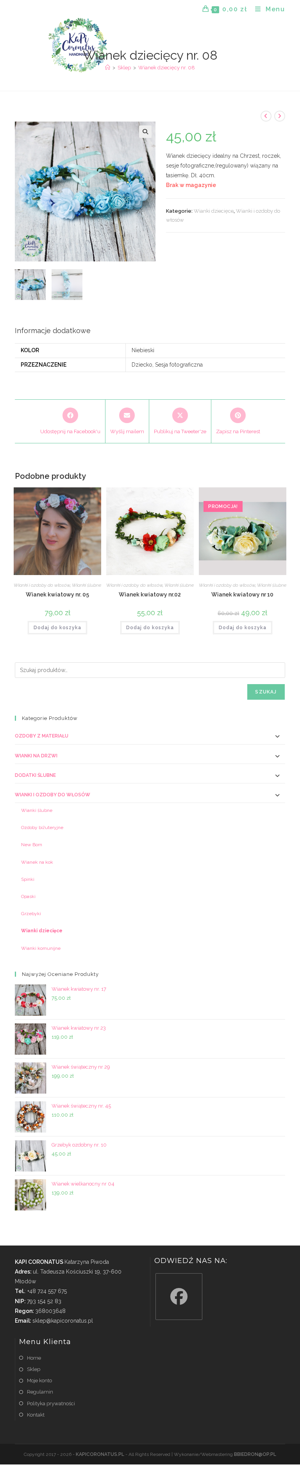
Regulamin (40, 1392)
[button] (145, 131)
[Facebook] (178, 1296)
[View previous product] (266, 116)
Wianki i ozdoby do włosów (42, 585)
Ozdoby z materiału (41, 736)
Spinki (27, 879)
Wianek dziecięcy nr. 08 (166, 68)
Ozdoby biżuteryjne (42, 827)
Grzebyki (31, 913)
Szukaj (266, 692)
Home (34, 1358)
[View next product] (279, 116)
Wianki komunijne (41, 948)
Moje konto (39, 1380)
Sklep (33, 1369)
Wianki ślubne (86, 585)
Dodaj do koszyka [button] (57, 627)
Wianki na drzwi (36, 756)
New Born (31, 844)
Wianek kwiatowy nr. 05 (57, 594)
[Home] (107, 68)
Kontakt (36, 1415)
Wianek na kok (37, 862)
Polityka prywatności (51, 1403)
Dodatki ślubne (35, 775)
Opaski (28, 896)
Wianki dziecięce (214, 211)
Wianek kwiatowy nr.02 (150, 594)
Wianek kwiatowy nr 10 (242, 594)
